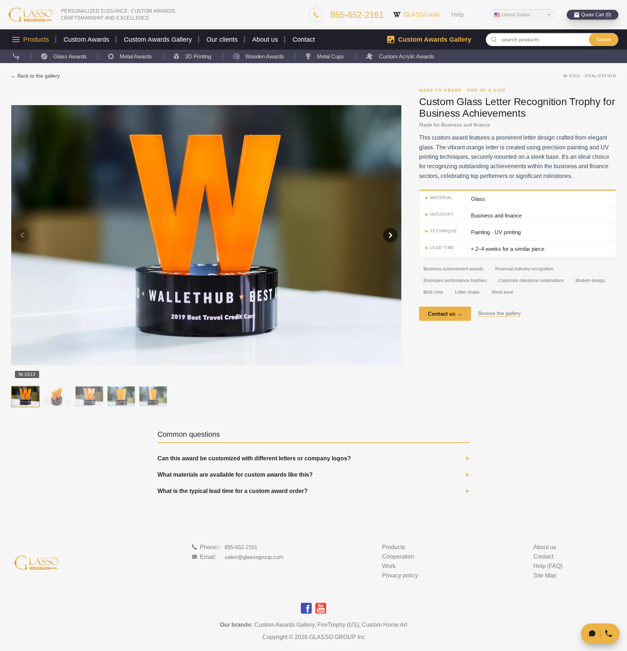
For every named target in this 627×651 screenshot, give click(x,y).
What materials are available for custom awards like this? (235, 475)
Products (36, 39)
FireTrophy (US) (338, 625)
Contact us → (445, 314)
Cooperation (398, 557)
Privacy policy (400, 576)
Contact (303, 39)
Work (389, 566)
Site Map (544, 576)
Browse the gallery (499, 313)
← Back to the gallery (35, 75)
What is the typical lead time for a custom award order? (232, 491)
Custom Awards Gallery (158, 39)
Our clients (222, 39)
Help (457, 15)
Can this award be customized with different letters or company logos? (254, 458)
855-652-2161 (241, 547)
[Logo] (30, 15)
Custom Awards (86, 39)
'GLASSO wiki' (421, 15)
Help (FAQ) (547, 566)
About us (265, 39)
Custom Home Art (384, 625)
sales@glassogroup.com (254, 557)
